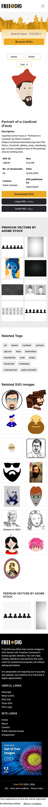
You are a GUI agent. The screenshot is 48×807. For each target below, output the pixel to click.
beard (14, 345)
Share (14, 56)
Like (24, 64)
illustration (30, 351)
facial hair (9, 363)
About (5, 723)
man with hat (11, 431)
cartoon (40, 345)
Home (5, 719)
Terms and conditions (19, 788)
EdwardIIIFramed (14, 575)
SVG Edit (6, 699)
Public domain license (13, 731)
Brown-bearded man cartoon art (36, 427)
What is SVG (8, 695)
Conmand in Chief (12, 525)
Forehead (24, 363)
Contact (6, 727)
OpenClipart (32, 186)
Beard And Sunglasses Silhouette (12, 475)
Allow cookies (32, 803)
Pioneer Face (35, 406)
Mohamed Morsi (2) (36, 453)
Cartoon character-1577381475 (36, 499)
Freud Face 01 (12, 453)
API (7, 788)
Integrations (8, 734)
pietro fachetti (28, 370)
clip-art (7, 351)
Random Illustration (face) (12, 548)
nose (22, 357)
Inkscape (6, 692)
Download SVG (24, 194)
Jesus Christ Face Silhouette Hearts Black (36, 522)
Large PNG (24, 201)
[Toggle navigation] (42, 6)
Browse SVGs (24, 41)
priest (32, 357)
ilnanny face (11, 406)
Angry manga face (36, 550)
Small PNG (24, 208)
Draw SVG (7, 703)
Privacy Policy (37, 788)
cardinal (26, 345)
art (5, 345)
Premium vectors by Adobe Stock (19, 229)
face (18, 351)
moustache (9, 357)
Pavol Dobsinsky (12, 501)
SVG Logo (7, 707)
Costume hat (10, 370)
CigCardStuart (36, 479)
